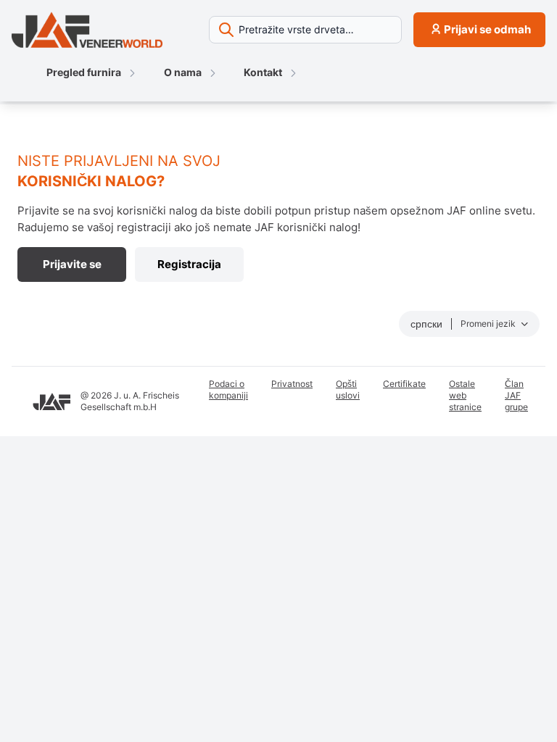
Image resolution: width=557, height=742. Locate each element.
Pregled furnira (83, 72)
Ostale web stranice (465, 395)
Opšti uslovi (348, 389)
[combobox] (305, 29)
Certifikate (404, 383)
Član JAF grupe (516, 395)
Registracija (189, 264)
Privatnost (292, 383)
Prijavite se (72, 264)
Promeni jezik (489, 323)
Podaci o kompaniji (228, 389)
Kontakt (263, 72)
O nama (184, 72)
